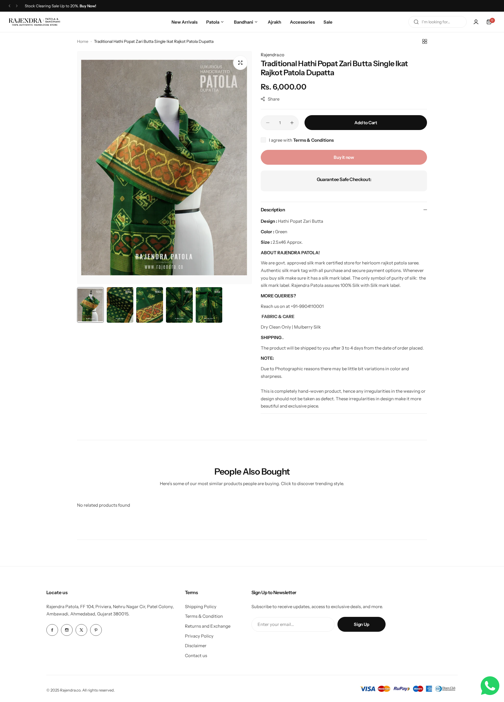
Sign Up (361, 624)
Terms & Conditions (313, 140)
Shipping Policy (200, 606)
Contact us (196, 655)
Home (82, 41)
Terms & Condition (204, 616)
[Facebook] (52, 630)
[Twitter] (81, 630)
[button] (9, 6)
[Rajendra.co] (34, 21)
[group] (164, 167)
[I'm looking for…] (416, 22)
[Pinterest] (96, 630)
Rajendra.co (272, 54)
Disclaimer (195, 645)
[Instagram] (67, 630)
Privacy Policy (199, 636)
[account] (476, 21)
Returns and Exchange (207, 626)
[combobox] (437, 22)
